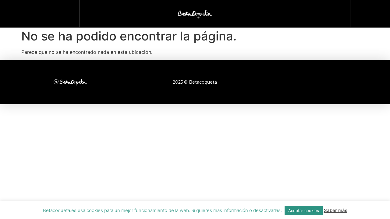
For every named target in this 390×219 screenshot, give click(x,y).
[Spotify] (353, 82)
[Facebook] (286, 82)
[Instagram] (303, 82)
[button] (367, 12)
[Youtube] (320, 82)
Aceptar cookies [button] (303, 210)
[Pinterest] (336, 82)
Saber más (335, 210)
